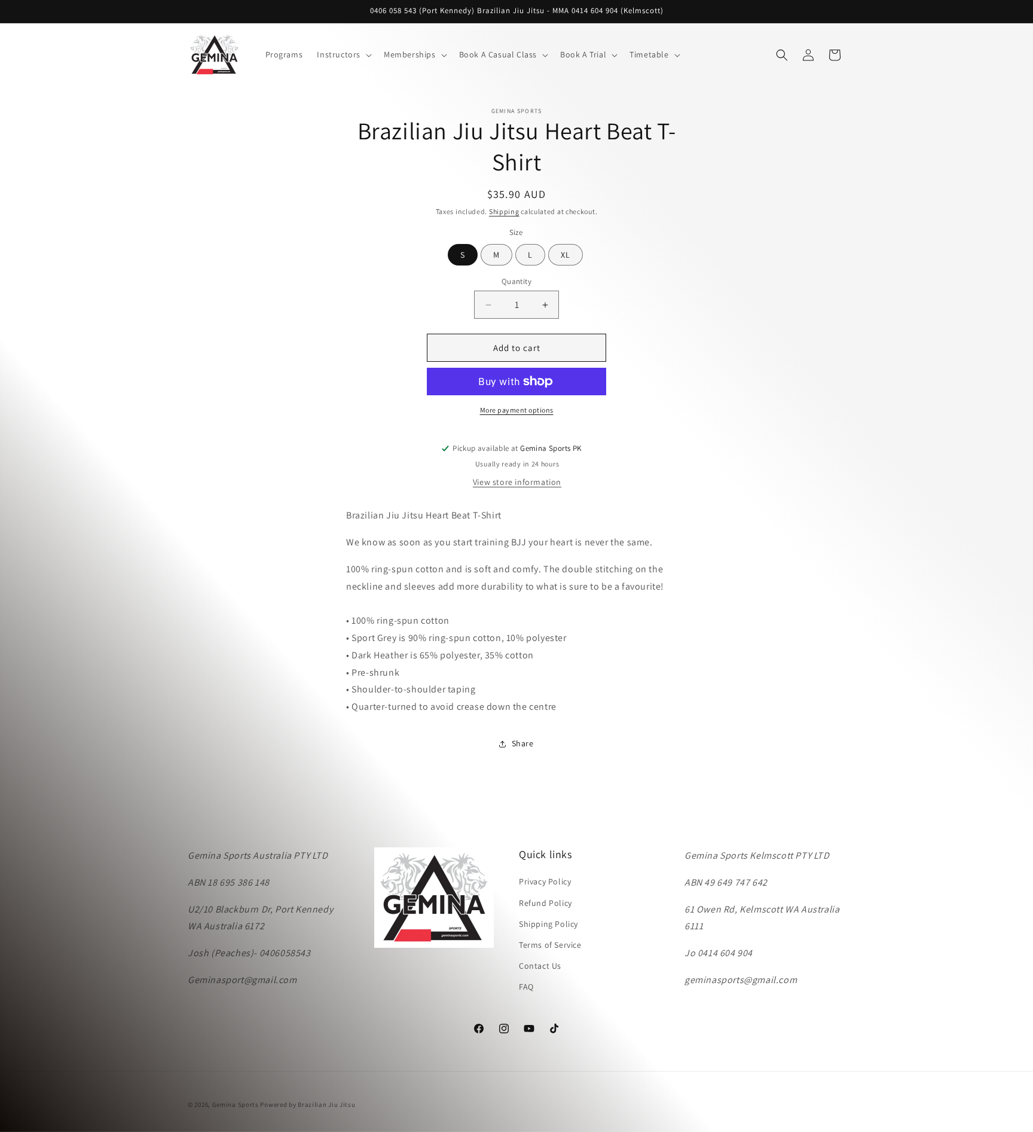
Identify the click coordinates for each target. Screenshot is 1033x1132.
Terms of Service (550, 944)
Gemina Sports (235, 1104)
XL (565, 254)
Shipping (504, 211)
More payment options (517, 409)
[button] (343, 54)
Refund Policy (545, 903)
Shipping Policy (548, 924)
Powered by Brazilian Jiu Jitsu (307, 1104)
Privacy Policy (545, 881)
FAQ (526, 986)
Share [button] (523, 743)
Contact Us (540, 965)
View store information (517, 482)
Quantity (516, 281)
